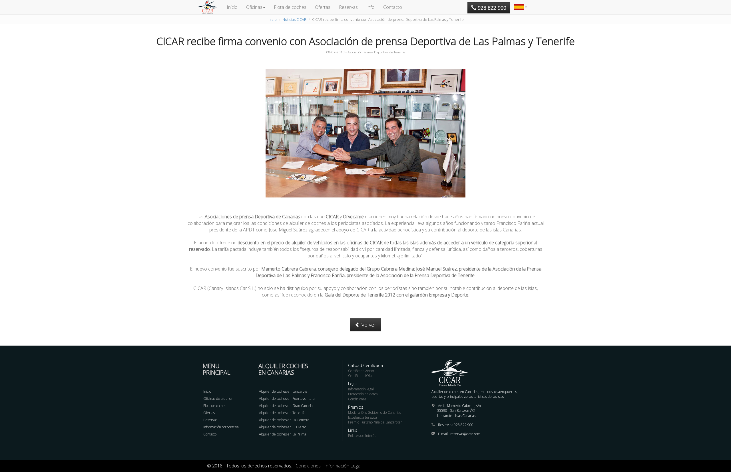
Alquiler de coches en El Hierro (282, 427)
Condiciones (357, 399)
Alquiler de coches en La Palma (282, 434)
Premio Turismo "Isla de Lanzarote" (375, 422)
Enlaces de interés (362, 435)
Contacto (392, 7)
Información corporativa (221, 427)
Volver (368, 324)
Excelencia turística (362, 417)
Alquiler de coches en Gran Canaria (286, 405)
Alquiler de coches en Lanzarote (283, 391)
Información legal (361, 389)
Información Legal (342, 466)
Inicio (232, 7)
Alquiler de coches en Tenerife (282, 412)
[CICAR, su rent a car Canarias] (210, 7)
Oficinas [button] (254, 7)
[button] (520, 7)
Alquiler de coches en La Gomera (284, 419)
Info (370, 7)
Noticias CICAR (294, 19)
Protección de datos (362, 394)
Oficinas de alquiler (218, 398)
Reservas (348, 7)
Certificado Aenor (361, 370)
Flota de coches (290, 7)
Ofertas (322, 7)
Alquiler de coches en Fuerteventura (287, 398)
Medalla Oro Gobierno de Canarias (374, 412)
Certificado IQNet (361, 375)
